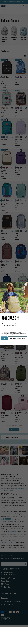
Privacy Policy (23, 333)
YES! (4, 338)
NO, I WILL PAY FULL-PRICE (17, 338)
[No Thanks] (25, 284)
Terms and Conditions (10, 334)
